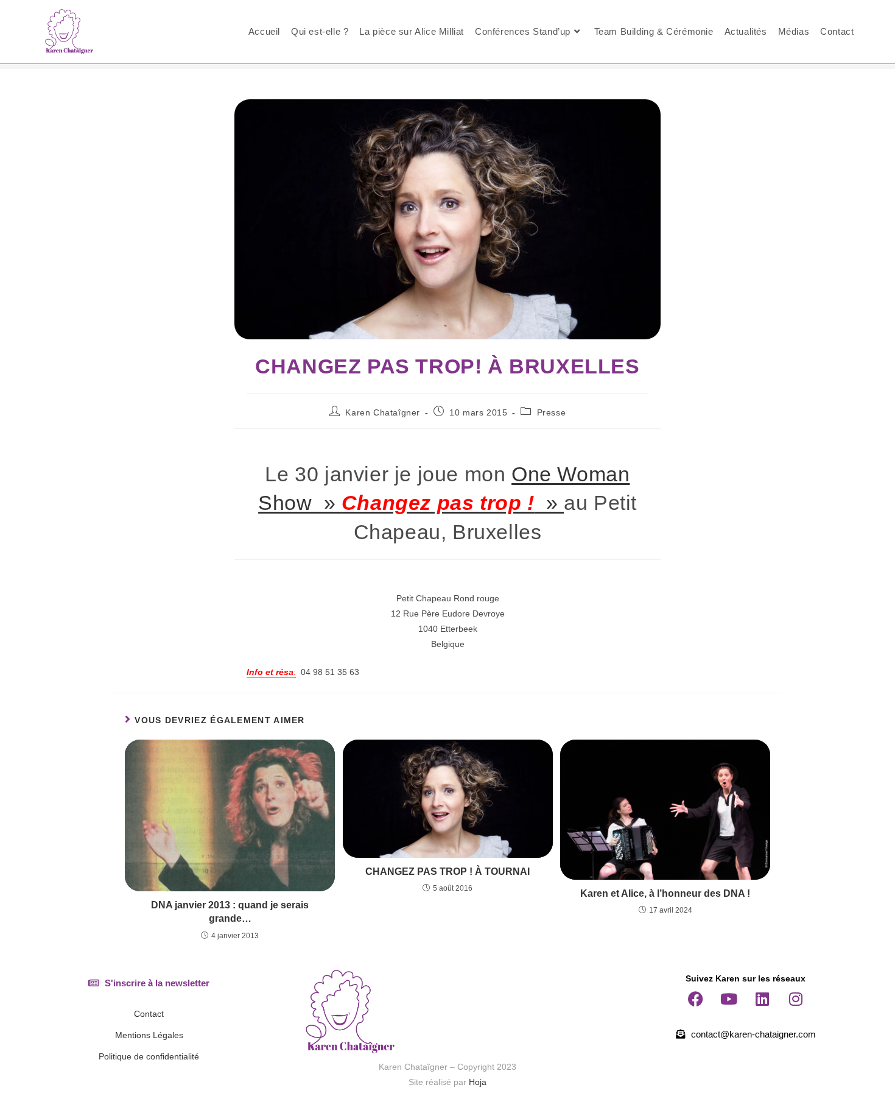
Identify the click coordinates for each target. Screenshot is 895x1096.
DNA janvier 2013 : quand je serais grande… (230, 912)
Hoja (477, 1082)
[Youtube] (729, 998)
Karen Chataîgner (382, 412)
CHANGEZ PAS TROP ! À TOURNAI (447, 871)
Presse (551, 412)
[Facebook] (695, 998)
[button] (148, 983)
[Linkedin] (762, 998)
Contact (149, 1014)
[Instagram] (796, 998)
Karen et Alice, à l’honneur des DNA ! (665, 893)
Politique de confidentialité (149, 1056)
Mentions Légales (149, 1035)
